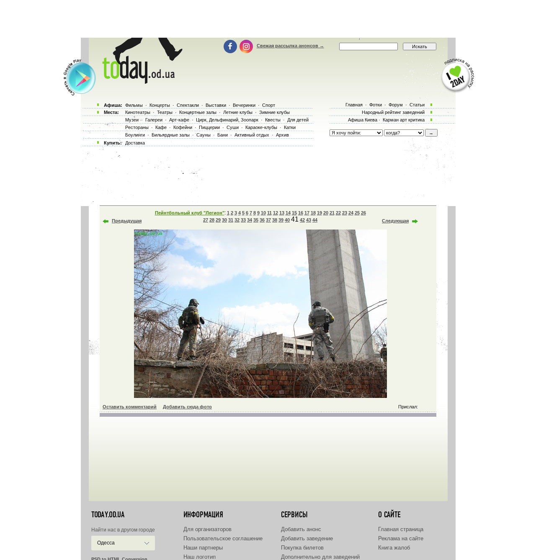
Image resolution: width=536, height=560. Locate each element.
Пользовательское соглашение (223, 538)
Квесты (273, 119)
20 (325, 212)
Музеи (132, 119)
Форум (396, 104)
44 (314, 219)
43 (308, 219)
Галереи (153, 119)
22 (338, 212)
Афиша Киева (362, 119)
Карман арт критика (404, 119)
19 (319, 212)
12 (275, 212)
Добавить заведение (307, 538)
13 (281, 212)
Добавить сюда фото (187, 406)
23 (344, 212)
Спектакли (188, 105)
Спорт (268, 105)
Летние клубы (238, 112)
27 (205, 219)
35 (255, 219)
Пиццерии (209, 127)
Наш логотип (199, 557)
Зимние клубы (274, 112)
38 (274, 219)
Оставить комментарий (130, 406)
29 (218, 219)
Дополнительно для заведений (320, 557)
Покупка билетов (302, 548)
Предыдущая (127, 220)
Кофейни (182, 127)
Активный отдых (251, 134)
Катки (290, 127)
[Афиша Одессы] (140, 81)
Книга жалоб (394, 548)
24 (350, 212)
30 (224, 219)
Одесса (106, 543)
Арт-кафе (179, 119)
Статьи (417, 104)
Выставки (216, 105)
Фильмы (134, 105)
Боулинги (135, 134)
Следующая (395, 220)
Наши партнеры (203, 548)
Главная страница (400, 529)
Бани (222, 134)
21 (332, 212)
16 (300, 212)
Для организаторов (207, 529)
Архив (282, 134)
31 (230, 219)
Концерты (159, 105)
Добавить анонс (301, 529)
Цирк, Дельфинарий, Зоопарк (227, 119)
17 (306, 212)
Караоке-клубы (261, 127)
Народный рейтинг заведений (393, 112)
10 (263, 212)
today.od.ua (107, 514)
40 (287, 219)
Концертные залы (197, 112)
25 (357, 212)
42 (302, 219)
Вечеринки (244, 105)
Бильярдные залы (171, 134)
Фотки (375, 104)
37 (268, 219)
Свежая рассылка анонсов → (290, 45)
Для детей (298, 119)
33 (243, 219)
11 (269, 212)
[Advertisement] (268, 19)
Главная (354, 104)
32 (237, 219)
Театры (165, 112)
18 (313, 212)
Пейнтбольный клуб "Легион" (189, 212)
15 (294, 212)
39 (280, 219)
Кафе (161, 127)
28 (211, 219)
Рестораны (137, 127)
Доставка (135, 142)
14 (288, 212)
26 (363, 212)
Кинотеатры (137, 112)
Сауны (203, 134)
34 (249, 219)
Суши (233, 127)
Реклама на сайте (400, 538)
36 (262, 219)
